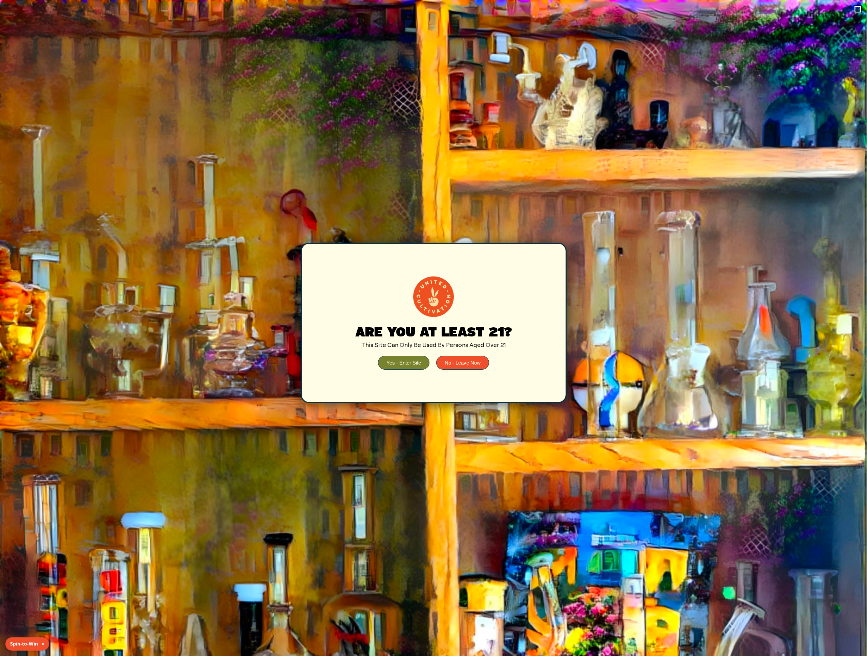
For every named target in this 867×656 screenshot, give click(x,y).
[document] (433, 328)
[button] (857, 9)
